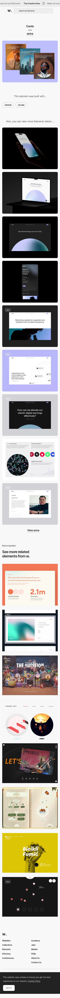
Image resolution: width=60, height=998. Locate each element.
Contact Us (36, 962)
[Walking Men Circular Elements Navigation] (30, 719)
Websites (6, 940)
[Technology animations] (30, 630)
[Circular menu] (30, 808)
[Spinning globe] (30, 370)
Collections (7, 945)
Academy (35, 940)
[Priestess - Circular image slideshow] (30, 763)
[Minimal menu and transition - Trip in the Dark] (30, 897)
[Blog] (30, 415)
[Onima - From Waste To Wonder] (30, 585)
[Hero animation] (30, 326)
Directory (6, 954)
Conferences (8, 958)
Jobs (33, 945)
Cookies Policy (34, 981)
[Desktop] (30, 193)
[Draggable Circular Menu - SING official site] (30, 675)
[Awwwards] (10, 11)
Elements (6, 949)
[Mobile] (30, 148)
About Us (35, 958)
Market (34, 949)
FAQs (33, 954)
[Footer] (30, 237)
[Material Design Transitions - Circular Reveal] (30, 853)
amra (30, 33)
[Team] (30, 504)
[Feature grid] (30, 459)
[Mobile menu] (30, 282)
